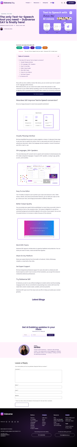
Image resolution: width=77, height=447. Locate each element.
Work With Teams (25, 70)
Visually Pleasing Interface (27, 62)
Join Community (57, 425)
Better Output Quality (26, 68)
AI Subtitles (33, 419)
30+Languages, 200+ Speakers (28, 64)
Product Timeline (34, 428)
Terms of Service (69, 426)
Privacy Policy (68, 427)
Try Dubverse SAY (23, 76)
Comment (17, 369)
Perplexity (26, 47)
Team (43, 420)
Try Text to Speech (38, 94)
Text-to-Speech (34, 420)
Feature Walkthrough (58, 420)
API (51, 2)
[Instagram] (18, 422)
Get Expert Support (25, 74)
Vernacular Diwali (69, 420)
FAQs (43, 425)
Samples (32, 425)
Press (55, 422)
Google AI (38, 47)
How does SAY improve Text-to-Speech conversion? (31, 60)
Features (32, 417)
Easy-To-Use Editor (25, 66)
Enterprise (45, 2)
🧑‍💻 (62, 419)
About (43, 419)
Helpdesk (32, 427)
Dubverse (21, 51)
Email (16, 390)
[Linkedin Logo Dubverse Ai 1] (12, 422)
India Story (44, 417)
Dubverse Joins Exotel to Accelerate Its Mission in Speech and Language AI (23, 308)
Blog (55, 417)
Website (17, 395)
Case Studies (57, 423)
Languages (32, 422)
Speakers (32, 423)
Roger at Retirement (70, 417)
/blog (12, 3)
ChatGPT (19, 47)
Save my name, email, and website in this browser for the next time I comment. (34, 400)
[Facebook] (7, 422)
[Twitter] (9, 422)
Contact (44, 423)
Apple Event (68, 419)
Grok (32, 47)
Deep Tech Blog (57, 419)
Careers (44, 422)
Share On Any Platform (26, 72)
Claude (45, 47)
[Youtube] (15, 422)
